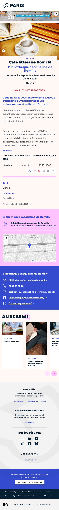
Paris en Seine (44, 504)
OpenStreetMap (46, 260)
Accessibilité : (38, 492)
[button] (29, 245)
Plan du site (49, 496)
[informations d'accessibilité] (41, 171)
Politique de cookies (33, 496)
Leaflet (34, 260)
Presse (7, 496)
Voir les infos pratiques (30, 90)
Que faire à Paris (22, 504)
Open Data (17, 496)
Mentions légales (12, 492)
